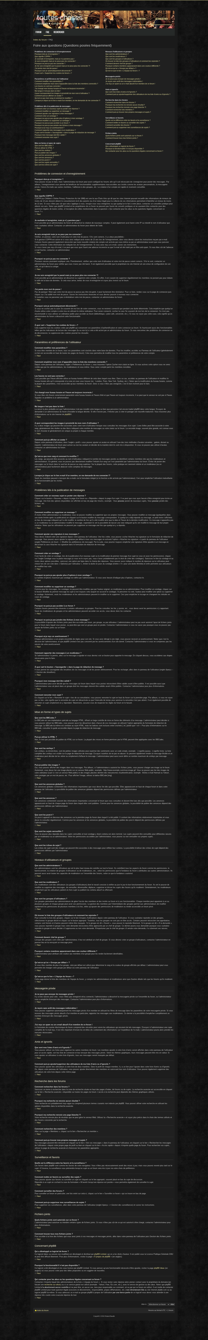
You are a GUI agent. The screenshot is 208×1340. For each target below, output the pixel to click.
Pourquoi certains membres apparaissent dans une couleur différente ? (132, 66)
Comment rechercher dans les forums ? (120, 103)
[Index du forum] (60, 19)
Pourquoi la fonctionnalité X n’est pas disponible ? (124, 149)
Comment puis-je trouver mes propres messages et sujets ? (128, 112)
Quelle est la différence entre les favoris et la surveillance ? (128, 120)
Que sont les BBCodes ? (44, 146)
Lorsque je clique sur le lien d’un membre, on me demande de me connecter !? (67, 101)
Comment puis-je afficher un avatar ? (49, 96)
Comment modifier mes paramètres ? (49, 81)
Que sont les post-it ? (43, 160)
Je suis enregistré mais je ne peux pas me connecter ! (55, 61)
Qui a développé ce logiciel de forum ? (120, 146)
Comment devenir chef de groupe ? (119, 64)
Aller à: (144, 1304)
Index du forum (40, 40)
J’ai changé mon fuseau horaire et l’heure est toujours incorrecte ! (60, 89)
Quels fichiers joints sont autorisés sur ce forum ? (124, 136)
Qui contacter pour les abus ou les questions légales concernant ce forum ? (134, 151)
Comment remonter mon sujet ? (47, 137)
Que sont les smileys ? (43, 150)
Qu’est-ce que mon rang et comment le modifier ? (53, 98)
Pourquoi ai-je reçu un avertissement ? (49, 128)
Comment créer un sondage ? (46, 116)
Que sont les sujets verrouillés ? (47, 162)
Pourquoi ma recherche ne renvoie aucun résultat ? (125, 105)
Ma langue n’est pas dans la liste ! (48, 91)
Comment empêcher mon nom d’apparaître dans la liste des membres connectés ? (66, 84)
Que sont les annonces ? (44, 158)
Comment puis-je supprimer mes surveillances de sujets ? (127, 127)
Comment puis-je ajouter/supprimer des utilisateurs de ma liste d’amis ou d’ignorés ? (137, 94)
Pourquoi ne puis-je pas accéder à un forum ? (52, 123)
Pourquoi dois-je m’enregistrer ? (47, 54)
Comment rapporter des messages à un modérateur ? (55, 130)
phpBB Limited (100, 1254)
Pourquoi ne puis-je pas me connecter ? (50, 64)
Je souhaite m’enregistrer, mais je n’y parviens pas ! (54, 59)
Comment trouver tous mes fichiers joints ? (121, 138)
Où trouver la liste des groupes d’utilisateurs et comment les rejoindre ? (132, 61)
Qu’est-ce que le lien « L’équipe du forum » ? (122, 71)
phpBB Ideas (159, 1268)
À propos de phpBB (102, 1257)
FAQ (47, 32)
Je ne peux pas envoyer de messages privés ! (123, 79)
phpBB (67, 414)
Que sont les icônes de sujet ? (46, 165)
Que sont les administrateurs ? (117, 54)
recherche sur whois (52, 1285)
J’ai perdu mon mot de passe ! (46, 68)
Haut (39, 190)
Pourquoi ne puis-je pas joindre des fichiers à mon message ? (58, 125)
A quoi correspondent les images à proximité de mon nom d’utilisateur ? (62, 93)
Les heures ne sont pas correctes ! (48, 86)
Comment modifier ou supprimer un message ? (53, 111)
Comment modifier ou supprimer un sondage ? (52, 121)
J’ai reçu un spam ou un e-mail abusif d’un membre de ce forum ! (130, 84)
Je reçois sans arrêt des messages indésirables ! (124, 81)
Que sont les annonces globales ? (48, 155)
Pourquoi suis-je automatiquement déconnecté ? (53, 71)
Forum (38, 32)
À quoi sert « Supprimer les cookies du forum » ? (53, 73)
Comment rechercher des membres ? (119, 110)
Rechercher (59, 32)
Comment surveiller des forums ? (118, 125)
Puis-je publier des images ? (46, 153)
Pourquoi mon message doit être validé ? (50, 135)
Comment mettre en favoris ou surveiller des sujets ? (125, 123)
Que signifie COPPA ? (43, 56)
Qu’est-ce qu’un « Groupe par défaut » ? (120, 68)
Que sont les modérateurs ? (116, 56)
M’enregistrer (162, 19)
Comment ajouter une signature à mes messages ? (54, 114)
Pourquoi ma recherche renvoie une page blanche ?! (125, 107)
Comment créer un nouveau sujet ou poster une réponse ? (57, 109)
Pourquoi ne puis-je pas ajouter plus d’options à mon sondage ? (59, 118)
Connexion (141, 19)
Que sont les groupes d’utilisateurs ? (119, 59)
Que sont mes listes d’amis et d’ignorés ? (121, 92)
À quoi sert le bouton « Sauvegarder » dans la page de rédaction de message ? (65, 133)
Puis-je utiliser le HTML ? (44, 148)
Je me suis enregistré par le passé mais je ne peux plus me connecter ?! (62, 66)
